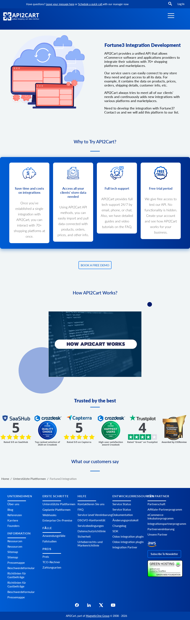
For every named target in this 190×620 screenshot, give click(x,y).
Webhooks (49, 515)
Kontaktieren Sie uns (91, 504)
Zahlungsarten (51, 567)
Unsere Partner (157, 534)
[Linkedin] (89, 606)
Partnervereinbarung (161, 529)
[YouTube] (113, 606)
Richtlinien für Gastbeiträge (16, 575)
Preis (45, 556)
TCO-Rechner (51, 562)
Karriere (12, 520)
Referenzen (14, 515)
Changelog (119, 525)
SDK (115, 531)
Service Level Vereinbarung (95, 514)
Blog (10, 509)
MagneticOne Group (97, 615)
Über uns (13, 504)
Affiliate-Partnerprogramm (165, 509)
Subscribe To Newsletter (164, 554)
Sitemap (12, 552)
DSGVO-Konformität (91, 520)
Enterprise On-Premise (57, 520)
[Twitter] (101, 606)
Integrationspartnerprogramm (167, 523)
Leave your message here (60, 4)
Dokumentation (122, 514)
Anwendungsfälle (53, 535)
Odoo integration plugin (128, 536)
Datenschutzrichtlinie (92, 531)
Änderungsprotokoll (125, 520)
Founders (13, 525)
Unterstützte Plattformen (58, 504)
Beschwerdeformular (21, 568)
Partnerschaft (156, 504)
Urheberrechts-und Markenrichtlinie (90, 543)
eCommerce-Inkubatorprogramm (160, 516)
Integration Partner (124, 547)
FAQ (80, 509)
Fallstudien (49, 541)
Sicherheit (84, 536)
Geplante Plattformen (56, 509)
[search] (170, 5)
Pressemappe (16, 562)
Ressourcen (14, 541)
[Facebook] (77, 606)
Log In (181, 4)
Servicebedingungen (91, 525)
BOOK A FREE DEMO (95, 265)
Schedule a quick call (90, 4)
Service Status (121, 504)
